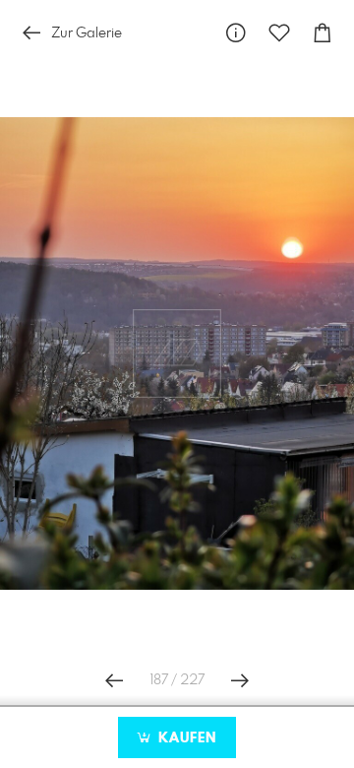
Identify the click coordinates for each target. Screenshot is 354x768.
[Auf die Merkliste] (279, 33)
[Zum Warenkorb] (322, 33)
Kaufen (184, 738)
